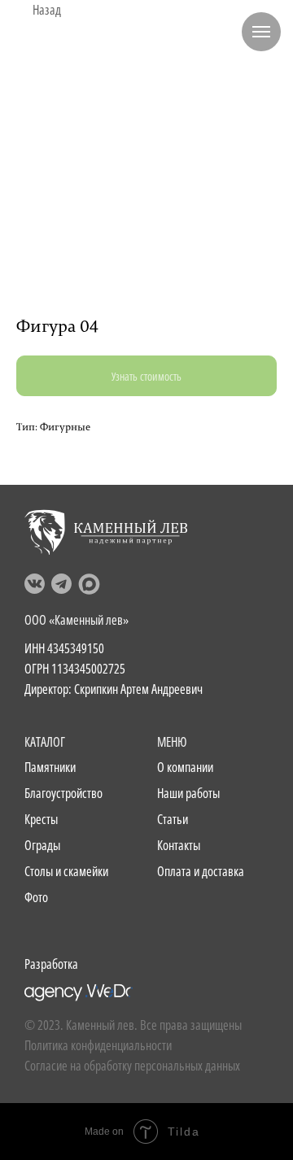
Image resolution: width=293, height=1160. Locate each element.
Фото (36, 897)
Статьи (172, 819)
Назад (47, 10)
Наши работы (188, 793)
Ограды (42, 845)
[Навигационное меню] (261, 31)
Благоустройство (63, 793)
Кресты (41, 819)
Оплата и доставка (200, 871)
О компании (185, 767)
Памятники (50, 767)
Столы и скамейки (66, 871)
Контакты (178, 845)
